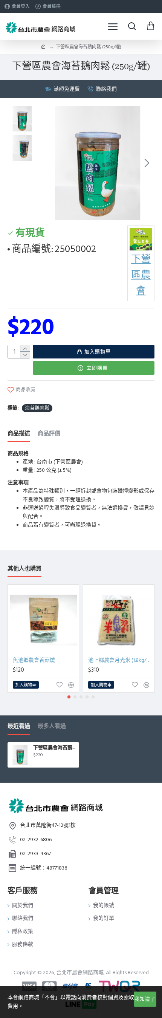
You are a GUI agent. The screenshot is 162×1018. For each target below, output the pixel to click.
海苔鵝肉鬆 (37, 408)
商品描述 (19, 433)
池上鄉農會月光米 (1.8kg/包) (120, 660)
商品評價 (49, 433)
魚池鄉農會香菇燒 (34, 660)
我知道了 (145, 999)
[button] (48, 162)
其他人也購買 (24, 569)
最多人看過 (52, 726)
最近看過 (19, 726)
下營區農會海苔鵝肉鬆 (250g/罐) (54, 748)
